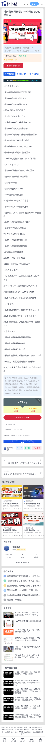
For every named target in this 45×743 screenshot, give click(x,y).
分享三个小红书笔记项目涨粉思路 (27, 621)
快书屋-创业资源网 (25, 732)
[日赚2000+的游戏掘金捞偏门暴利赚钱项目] (9, 649)
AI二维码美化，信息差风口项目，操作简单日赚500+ (27, 630)
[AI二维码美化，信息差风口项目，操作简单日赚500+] (9, 632)
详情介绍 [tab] (10, 74)
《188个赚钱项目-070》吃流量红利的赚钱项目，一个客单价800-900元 (27, 682)
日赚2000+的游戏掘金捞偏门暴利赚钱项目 (27, 647)
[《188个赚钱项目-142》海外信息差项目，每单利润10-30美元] (9, 708)
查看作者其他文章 (22, 562)
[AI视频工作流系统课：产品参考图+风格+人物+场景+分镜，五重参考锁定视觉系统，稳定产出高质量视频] (33, 492)
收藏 (28, 448)
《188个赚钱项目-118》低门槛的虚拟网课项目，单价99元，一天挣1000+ (27, 717)
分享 (20, 448)
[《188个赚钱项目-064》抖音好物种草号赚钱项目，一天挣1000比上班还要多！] (9, 691)
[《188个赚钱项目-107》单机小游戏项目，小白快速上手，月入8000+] (9, 700)
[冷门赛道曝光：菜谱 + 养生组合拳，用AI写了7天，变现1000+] (9, 657)
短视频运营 (16, 48)
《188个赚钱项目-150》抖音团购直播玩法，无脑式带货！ (27, 673)
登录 (35, 4)
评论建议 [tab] (35, 74)
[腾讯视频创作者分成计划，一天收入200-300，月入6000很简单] (9, 640)
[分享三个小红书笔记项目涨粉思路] (9, 623)
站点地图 (36, 732)
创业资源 (10, 449)
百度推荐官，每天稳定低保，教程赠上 (24, 585)
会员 (17, 408)
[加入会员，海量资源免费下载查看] (23, 442)
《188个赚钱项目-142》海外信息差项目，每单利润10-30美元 (27, 707)
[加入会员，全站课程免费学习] (23, 80)
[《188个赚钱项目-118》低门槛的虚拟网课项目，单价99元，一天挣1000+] (9, 717)
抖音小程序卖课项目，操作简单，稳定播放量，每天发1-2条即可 (27, 613)
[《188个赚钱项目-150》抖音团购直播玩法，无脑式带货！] (9, 674)
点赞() (37, 448)
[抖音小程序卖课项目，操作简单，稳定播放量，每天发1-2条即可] (9, 615)
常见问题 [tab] (22, 74)
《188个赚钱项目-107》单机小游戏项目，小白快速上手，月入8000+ (27, 699)
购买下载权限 (14, 66)
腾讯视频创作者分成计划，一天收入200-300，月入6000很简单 (27, 639)
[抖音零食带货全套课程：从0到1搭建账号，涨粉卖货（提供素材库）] (12, 492)
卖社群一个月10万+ (15, 600)
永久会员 (34, 408)
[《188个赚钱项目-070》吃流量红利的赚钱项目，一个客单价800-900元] (9, 683)
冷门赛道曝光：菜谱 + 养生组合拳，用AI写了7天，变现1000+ (26, 656)
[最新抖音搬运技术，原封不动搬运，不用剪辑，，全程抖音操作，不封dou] (12, 519)
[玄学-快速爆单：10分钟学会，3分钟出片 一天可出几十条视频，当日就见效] (33, 519)
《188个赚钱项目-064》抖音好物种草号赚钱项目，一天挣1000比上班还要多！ (27, 691)
